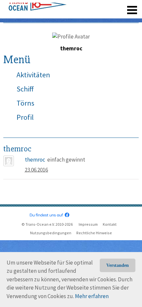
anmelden (123, 6)
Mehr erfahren (92, 296)
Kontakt (110, 224)
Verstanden (117, 265)
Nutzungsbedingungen (50, 232)
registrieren (92, 6)
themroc (35, 159)
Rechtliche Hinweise (94, 232)
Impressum (88, 224)
